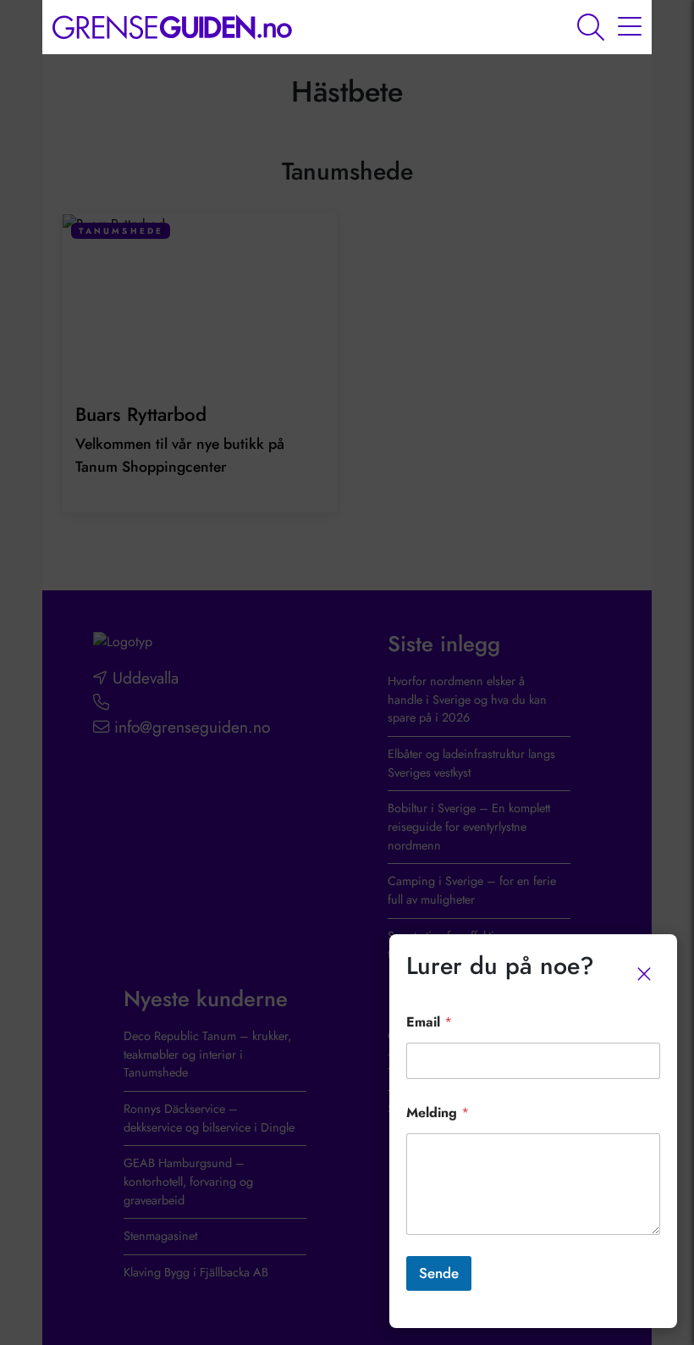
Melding (437, 1112)
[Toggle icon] (591, 27)
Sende (439, 1273)
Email (429, 1022)
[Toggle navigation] (630, 27)
